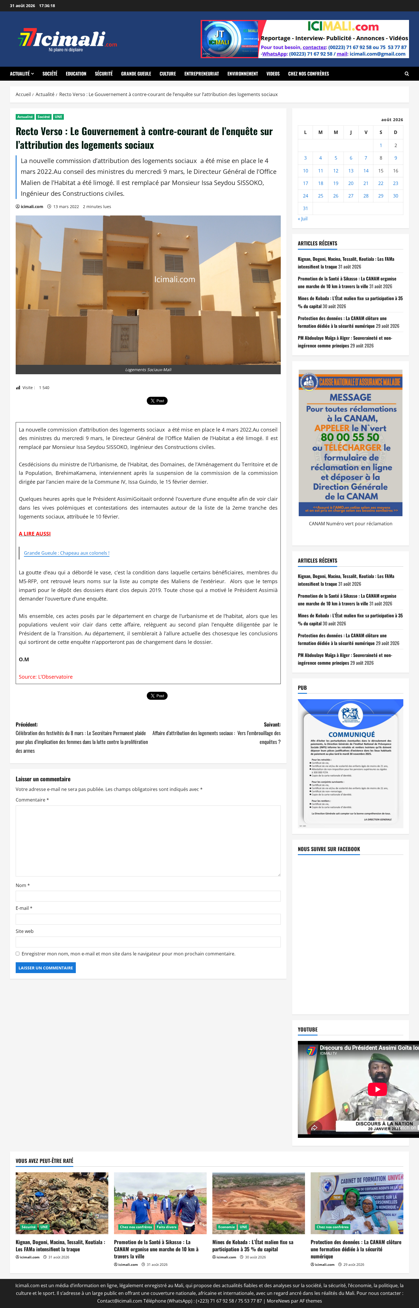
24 (305, 196)
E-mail (24, 908)
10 (305, 171)
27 (350, 196)
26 (335, 196)
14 (366, 171)
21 (366, 183)
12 (335, 171)
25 (320, 196)
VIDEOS (273, 73)
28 (366, 196)
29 (380, 196)
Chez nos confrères (308, 73)
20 (350, 183)
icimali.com (32, 206)
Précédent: (82, 737)
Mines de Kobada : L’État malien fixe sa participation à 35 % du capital (252, 1245)
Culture (168, 73)
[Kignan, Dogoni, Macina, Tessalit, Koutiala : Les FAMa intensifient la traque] (62, 1203)
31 (305, 208)
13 (350, 171)
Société (49, 73)
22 (380, 183)
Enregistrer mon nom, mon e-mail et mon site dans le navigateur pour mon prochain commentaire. (128, 954)
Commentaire (32, 800)
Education (76, 73)
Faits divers (166, 1226)
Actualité (20, 73)
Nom (23, 885)
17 (305, 183)
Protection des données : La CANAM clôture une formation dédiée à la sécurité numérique (356, 1249)
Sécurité (104, 73)
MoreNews (278, 1301)
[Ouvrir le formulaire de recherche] (407, 73)
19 (335, 183)
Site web (25, 931)
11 (320, 171)
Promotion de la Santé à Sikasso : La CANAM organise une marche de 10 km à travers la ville (156, 1249)
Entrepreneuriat (201, 73)
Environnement (242, 73)
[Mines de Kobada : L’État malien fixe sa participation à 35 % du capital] (258, 1203)
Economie (226, 1226)
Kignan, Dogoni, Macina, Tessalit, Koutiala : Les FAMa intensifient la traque (60, 1245)
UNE (58, 116)
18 (320, 183)
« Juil (303, 218)
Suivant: (216, 733)
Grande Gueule (136, 73)
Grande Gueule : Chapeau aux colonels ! (66, 553)
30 (395, 196)
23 (395, 183)
